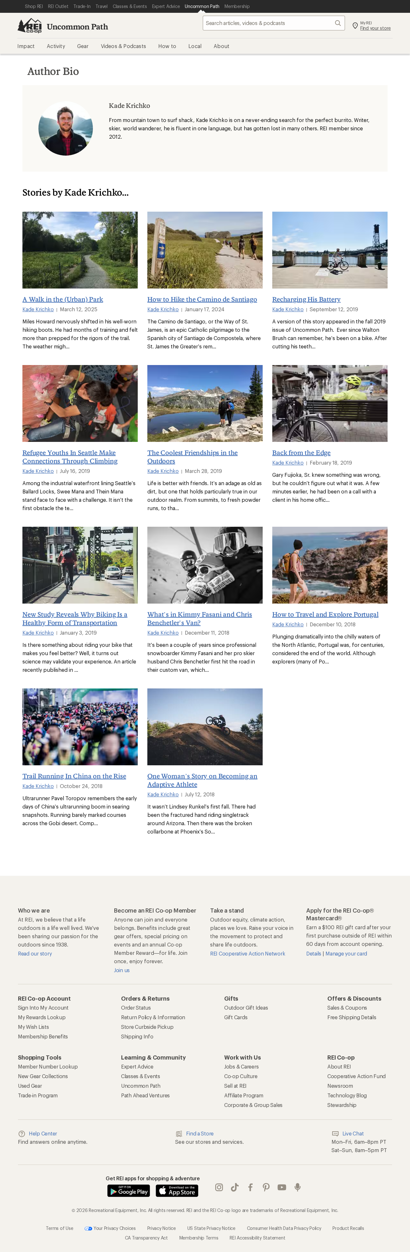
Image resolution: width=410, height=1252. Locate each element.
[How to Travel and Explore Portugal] (330, 565)
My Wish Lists (33, 1027)
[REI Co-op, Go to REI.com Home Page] (29, 25)
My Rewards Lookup (42, 1017)
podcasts (297, 1187)
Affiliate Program (243, 1095)
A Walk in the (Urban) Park (62, 299)
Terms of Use (59, 1228)
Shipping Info (137, 1036)
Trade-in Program (38, 1095)
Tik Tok (235, 1187)
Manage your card (346, 953)
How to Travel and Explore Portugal (325, 614)
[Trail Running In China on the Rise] (80, 726)
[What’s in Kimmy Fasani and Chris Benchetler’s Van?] (205, 565)
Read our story (35, 953)
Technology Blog (347, 1095)
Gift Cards (235, 1017)
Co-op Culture (241, 1076)
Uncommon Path (77, 26)
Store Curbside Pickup (147, 1027)
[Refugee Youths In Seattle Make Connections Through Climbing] (80, 403)
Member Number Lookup (48, 1066)
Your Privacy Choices (114, 1228)
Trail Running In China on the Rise (74, 776)
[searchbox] (274, 23)
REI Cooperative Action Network (247, 953)
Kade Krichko (38, 309)
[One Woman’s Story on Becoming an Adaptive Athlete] (205, 726)
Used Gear (30, 1086)
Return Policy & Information (153, 1017)
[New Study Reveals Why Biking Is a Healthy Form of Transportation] (80, 565)
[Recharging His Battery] (330, 250)
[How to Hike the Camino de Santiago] (205, 250)
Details (314, 953)
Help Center (43, 1133)
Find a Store (200, 1133)
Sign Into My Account (43, 1007)
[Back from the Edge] (330, 403)
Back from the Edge (301, 452)
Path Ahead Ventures (145, 1095)
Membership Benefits (43, 1036)
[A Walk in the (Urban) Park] (80, 250)
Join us (122, 970)
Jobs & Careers (241, 1066)
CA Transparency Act (146, 1237)
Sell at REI (235, 1086)
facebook (250, 1187)
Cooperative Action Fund (356, 1076)
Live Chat (353, 1133)
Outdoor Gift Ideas (246, 1007)
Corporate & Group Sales (253, 1105)
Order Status (136, 1007)
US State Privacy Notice (211, 1228)
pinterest (266, 1187)
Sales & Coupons (347, 1007)
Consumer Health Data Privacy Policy (284, 1228)
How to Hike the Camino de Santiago (202, 299)
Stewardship (342, 1105)
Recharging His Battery (306, 299)
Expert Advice (137, 1066)
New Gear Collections (43, 1076)
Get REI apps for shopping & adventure (153, 1178)
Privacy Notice (161, 1228)
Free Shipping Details (351, 1017)
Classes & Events (140, 1076)
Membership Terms (198, 1237)
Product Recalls (348, 1228)
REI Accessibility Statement (257, 1237)
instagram (219, 1187)
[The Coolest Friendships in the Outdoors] (205, 403)
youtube (282, 1187)
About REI (339, 1066)
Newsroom (340, 1086)
